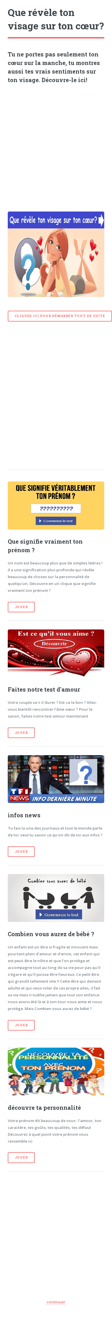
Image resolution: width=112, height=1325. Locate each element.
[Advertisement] (56, 145)
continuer (56, 1301)
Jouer (21, 607)
